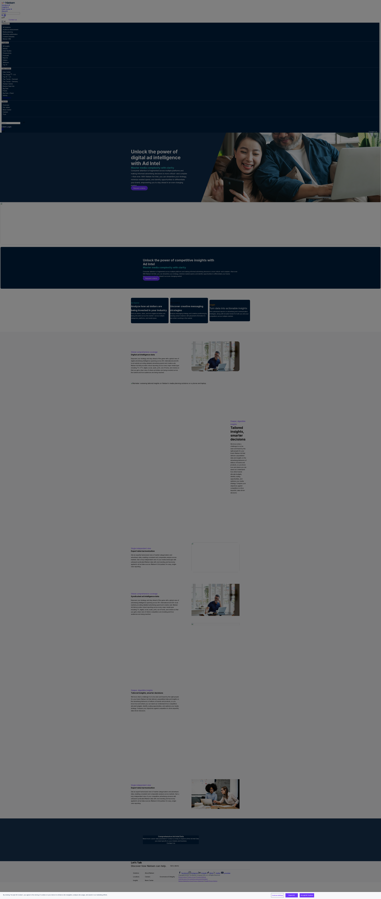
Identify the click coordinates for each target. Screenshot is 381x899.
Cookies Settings (277, 895)
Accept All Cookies (307, 895)
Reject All (292, 895)
